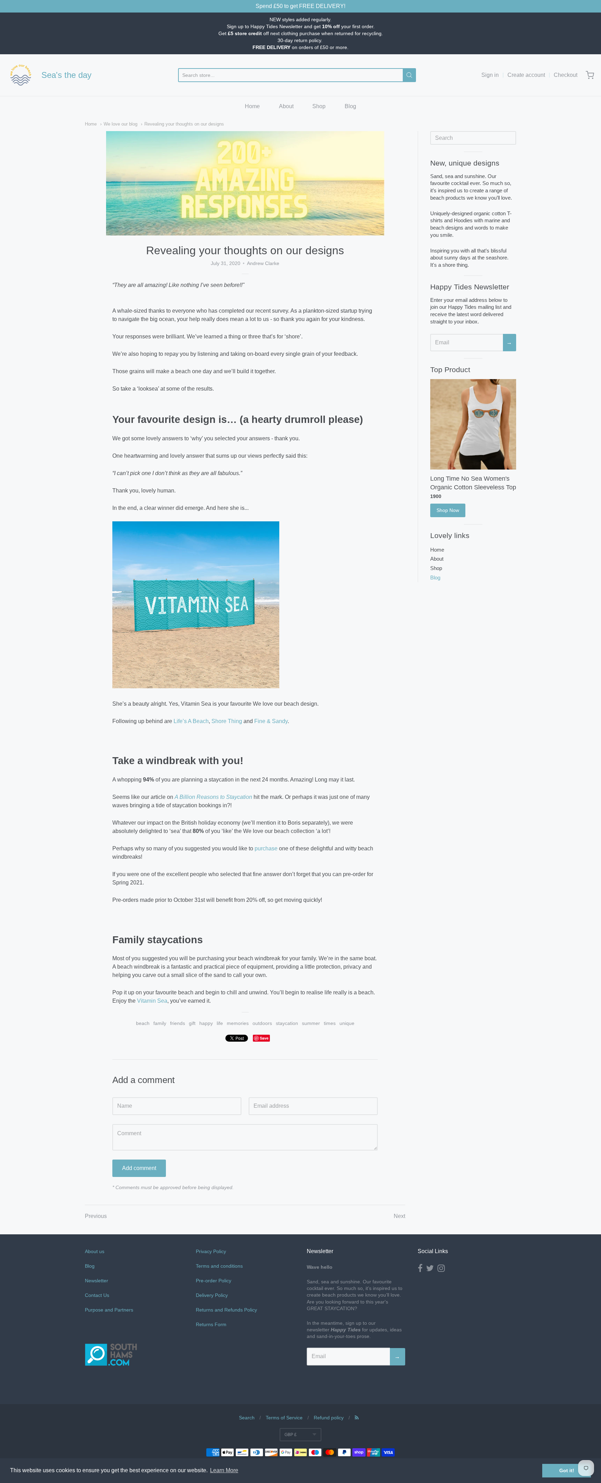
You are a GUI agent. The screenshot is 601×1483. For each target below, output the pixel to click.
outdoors (262, 1023)
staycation (287, 1023)
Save (264, 1038)
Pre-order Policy (213, 1280)
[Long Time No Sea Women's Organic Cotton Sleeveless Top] (473, 424)
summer (311, 1023)
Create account (526, 75)
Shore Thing (226, 721)
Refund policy (329, 1417)
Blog (350, 106)
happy (206, 1023)
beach (143, 1023)
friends (177, 1023)
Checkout (565, 75)
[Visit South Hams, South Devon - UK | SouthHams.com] (111, 1386)
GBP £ (291, 1434)
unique (346, 1023)
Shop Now (447, 510)
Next (399, 1216)
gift (192, 1023)
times (330, 1023)
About (286, 106)
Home (252, 106)
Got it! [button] (566, 1470)
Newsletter (96, 1280)
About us (94, 1251)
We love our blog (120, 124)
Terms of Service (284, 1417)
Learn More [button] (224, 1470)
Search (247, 1417)
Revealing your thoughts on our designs (184, 124)
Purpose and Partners (110, 1310)
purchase (266, 848)
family (159, 1023)
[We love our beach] (21, 75)
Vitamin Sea (152, 1001)
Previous (96, 1216)
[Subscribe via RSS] (357, 1417)
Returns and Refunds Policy (226, 1310)
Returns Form (211, 1324)
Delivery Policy (212, 1295)
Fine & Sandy (271, 721)
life (220, 1023)
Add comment (139, 1168)
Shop (319, 106)
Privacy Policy (211, 1251)
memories (238, 1023)
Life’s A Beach (191, 721)
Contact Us (97, 1295)
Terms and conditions (219, 1266)
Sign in (490, 75)
